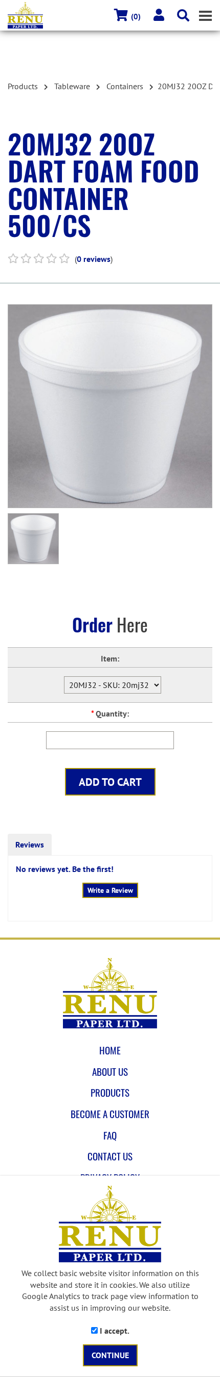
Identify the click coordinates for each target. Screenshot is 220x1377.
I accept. (113, 1331)
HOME (110, 1050)
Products (23, 86)
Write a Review (110, 890)
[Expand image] (110, 406)
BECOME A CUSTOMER (110, 1114)
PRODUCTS (110, 1092)
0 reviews (94, 259)
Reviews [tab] (29, 844)
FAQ (110, 1135)
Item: (110, 658)
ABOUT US (110, 1071)
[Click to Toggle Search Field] (183, 15)
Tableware (72, 86)
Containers (124, 86)
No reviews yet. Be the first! (65, 869)
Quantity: (110, 713)
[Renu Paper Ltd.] (110, 993)
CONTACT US (110, 1156)
